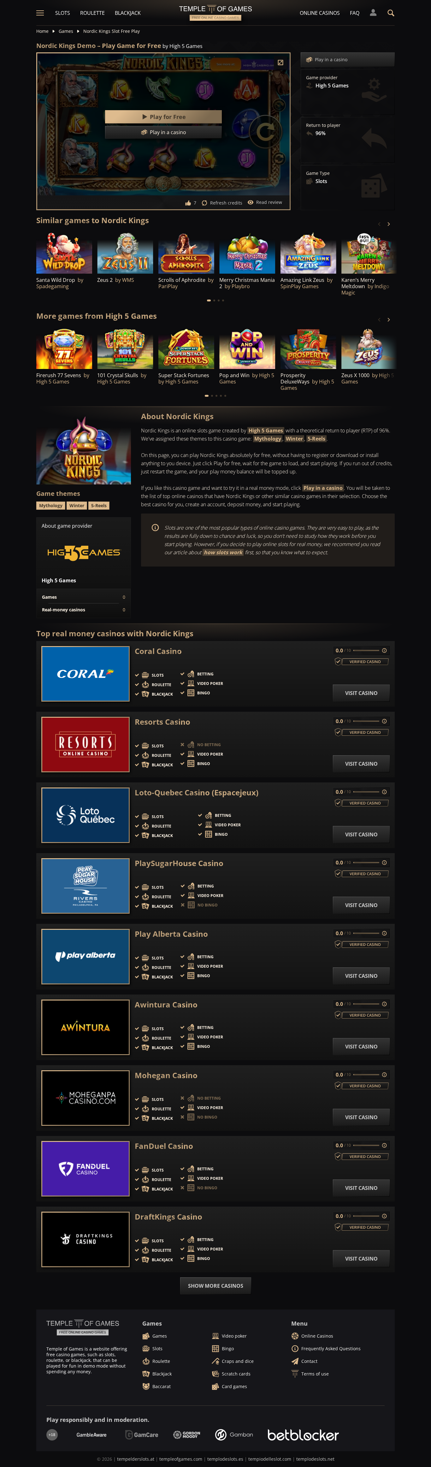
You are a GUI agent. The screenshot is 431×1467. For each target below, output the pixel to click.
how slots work (223, 552)
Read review (269, 202)
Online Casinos (320, 12)
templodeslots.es (225, 1459)
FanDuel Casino (164, 1146)
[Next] (388, 224)
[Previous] (379, 224)
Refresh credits (226, 203)
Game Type (318, 173)
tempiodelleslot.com (269, 1459)
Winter (294, 438)
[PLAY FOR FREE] (64, 252)
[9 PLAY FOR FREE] (369, 252)
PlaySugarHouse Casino (179, 863)
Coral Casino (158, 651)
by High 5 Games (182, 46)
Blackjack (128, 12)
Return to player (323, 125)
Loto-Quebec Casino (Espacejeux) (196, 792)
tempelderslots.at (135, 1459)
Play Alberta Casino (171, 934)
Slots (62, 12)
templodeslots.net (315, 1459)
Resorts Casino (162, 722)
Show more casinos (215, 1285)
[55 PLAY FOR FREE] (308, 252)
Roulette (92, 12)
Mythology (267, 438)
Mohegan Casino (166, 1075)
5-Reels (316, 438)
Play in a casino (331, 59)
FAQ (354, 12)
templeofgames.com (180, 1459)
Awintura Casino (166, 1005)
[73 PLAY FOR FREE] (125, 252)
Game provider (322, 77)
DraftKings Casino (168, 1217)
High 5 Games (266, 430)
